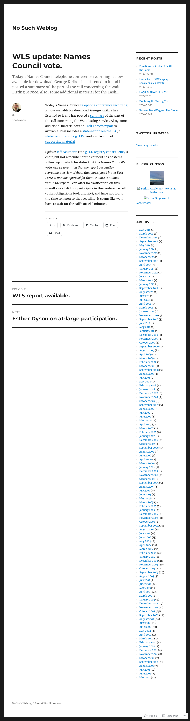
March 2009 (146, 358)
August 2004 (146, 529)
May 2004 (145, 541)
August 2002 (146, 619)
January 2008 (147, 389)
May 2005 (145, 498)
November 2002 (148, 607)
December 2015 (148, 237)
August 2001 (146, 665)
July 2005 (144, 490)
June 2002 (145, 626)
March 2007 (146, 428)
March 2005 (146, 502)
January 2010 (147, 331)
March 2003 (146, 595)
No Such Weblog (35, 28)
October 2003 (147, 568)
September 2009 (149, 346)
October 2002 (147, 611)
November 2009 (148, 338)
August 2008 (146, 373)
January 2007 (147, 436)
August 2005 (146, 486)
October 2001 (147, 658)
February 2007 (147, 432)
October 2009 (147, 342)
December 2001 (148, 650)
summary (97, 115)
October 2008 (147, 366)
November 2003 (148, 564)
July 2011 (144, 296)
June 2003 (145, 584)
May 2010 (144, 327)
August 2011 (146, 292)
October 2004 (147, 521)
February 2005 (147, 506)
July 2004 (144, 533)
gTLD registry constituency (105, 152)
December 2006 (148, 440)
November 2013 (148, 253)
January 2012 (147, 284)
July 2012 (144, 276)
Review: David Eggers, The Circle (158, 110)
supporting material (60, 141)
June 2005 (145, 494)
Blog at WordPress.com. (49, 703)
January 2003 (147, 599)
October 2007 (147, 401)
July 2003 (144, 580)
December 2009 (148, 334)
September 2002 (149, 615)
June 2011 (144, 299)
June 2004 (145, 537)
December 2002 (148, 603)
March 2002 (146, 638)
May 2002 (145, 630)
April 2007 (145, 424)
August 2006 (146, 451)
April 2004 (145, 545)
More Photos (144, 203)
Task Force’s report (99, 126)
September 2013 (148, 261)
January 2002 (147, 646)
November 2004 (148, 517)
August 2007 (146, 408)
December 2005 (148, 471)
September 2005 (149, 482)
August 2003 (146, 576)
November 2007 (148, 397)
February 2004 (147, 553)
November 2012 (148, 272)
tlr (13, 115)
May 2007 (145, 420)
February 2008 (147, 385)
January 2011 (146, 311)
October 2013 (147, 257)
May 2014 (144, 245)
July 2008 (144, 377)
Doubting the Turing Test (154, 101)
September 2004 (149, 525)
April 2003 (145, 591)
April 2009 (145, 354)
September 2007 (149, 405)
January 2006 (147, 467)
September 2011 (148, 288)
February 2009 (148, 362)
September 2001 (148, 662)
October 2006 (147, 444)
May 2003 (145, 588)
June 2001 (145, 673)
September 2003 (148, 572)
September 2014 (148, 241)
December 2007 (148, 393)
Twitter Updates (152, 133)
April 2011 (145, 303)
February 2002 (147, 642)
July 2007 (144, 412)
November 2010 (148, 315)
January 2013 (146, 268)
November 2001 (148, 654)
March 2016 (146, 233)
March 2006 (146, 463)
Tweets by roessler (147, 145)
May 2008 (145, 381)
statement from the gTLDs (65, 136)
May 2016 (145, 229)
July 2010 (144, 323)
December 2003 (148, 560)
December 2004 (148, 514)
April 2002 (145, 634)
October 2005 (147, 479)
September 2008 (149, 370)
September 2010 (148, 319)
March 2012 (146, 280)
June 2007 (145, 416)
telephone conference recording (103, 105)
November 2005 (148, 475)
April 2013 (145, 264)
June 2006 (145, 455)
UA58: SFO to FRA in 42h (153, 92)
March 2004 (146, 549)
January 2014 (147, 249)
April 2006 (145, 459)
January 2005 (147, 510)
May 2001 (144, 677)
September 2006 (149, 447)
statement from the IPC (99, 131)
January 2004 (147, 556)
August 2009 (146, 350)
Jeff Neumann (67, 152)
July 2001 (144, 669)
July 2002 (144, 623)
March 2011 (146, 307)
